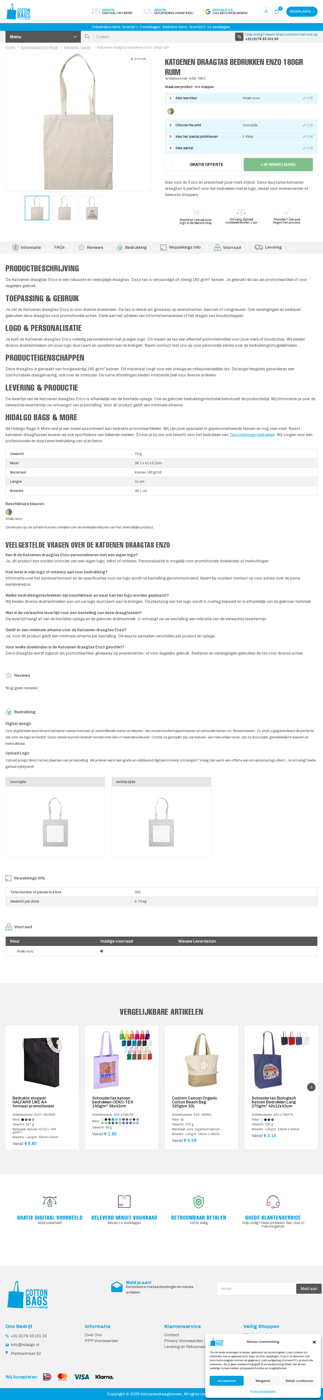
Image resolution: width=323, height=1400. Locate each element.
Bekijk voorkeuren (299, 1381)
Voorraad (232, 247)
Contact (171, 1335)
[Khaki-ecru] (170, 111)
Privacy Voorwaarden (263, 1391)
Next (311, 1087)
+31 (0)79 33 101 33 (261, 39)
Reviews (95, 247)
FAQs (59, 247)
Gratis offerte (206, 164)
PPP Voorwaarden (101, 1341)
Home (10, 47)
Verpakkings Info (185, 247)
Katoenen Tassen (77, 47)
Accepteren (227, 1381)
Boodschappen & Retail (39, 47)
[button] (314, 1341)
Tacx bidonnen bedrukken (252, 435)
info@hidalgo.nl (25, 1345)
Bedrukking (136, 247)
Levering (273, 247)
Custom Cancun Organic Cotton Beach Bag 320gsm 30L (194, 1102)
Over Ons (93, 1335)
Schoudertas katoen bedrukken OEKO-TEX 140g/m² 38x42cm (112, 1102)
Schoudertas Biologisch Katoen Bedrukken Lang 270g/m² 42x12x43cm (274, 1102)
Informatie (31, 247)
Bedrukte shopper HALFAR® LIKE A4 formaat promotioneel (33, 1102)
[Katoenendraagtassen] (29, 12)
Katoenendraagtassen (161, 1394)
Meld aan (309, 1288)
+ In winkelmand (278, 164)
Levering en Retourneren (186, 1347)
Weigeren (263, 1381)
